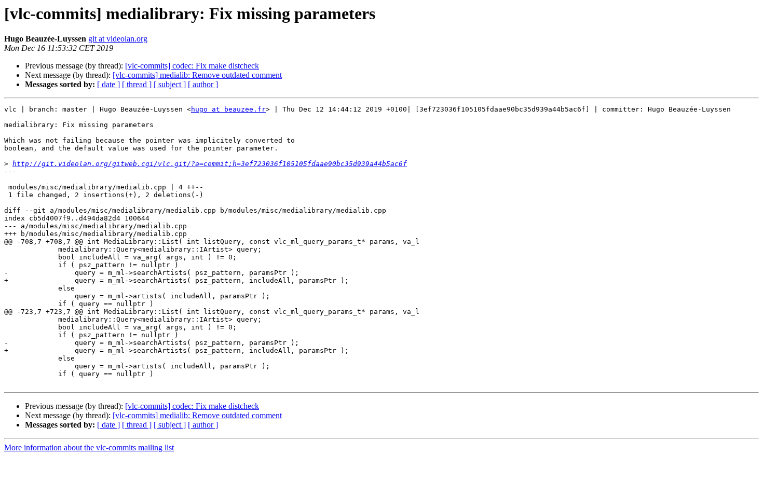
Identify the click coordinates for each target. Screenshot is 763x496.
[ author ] (203, 84)
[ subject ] (170, 84)
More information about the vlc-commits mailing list (89, 447)
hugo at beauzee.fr (228, 109)
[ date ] (108, 84)
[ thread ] (137, 84)
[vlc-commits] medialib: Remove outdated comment (197, 75)
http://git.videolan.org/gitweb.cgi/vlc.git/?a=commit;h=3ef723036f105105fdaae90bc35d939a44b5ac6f (209, 164)
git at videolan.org (117, 38)
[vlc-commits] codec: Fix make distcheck (192, 65)
